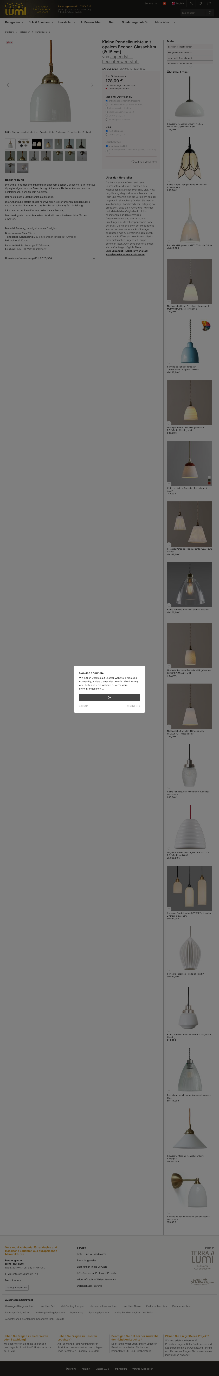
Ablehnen (83, 706)
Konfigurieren (133, 706)
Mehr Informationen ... (91, 688)
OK (109, 697)
